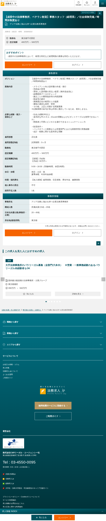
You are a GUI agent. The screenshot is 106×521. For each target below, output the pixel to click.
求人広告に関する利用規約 (13, 507)
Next (103, 279)
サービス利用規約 (9, 500)
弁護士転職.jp (11, 474)
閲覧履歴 (78, 5)
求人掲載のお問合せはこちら (13, 503)
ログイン (95, 5)
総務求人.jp (10, 483)
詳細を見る (76, 294)
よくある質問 (8, 374)
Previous (3, 279)
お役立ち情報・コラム (11, 364)
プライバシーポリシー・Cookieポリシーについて (21, 497)
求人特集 (6, 368)
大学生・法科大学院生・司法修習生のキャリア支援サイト (27, 488)
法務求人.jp (10, 479)
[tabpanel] (53, 277)
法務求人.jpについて (10, 371)
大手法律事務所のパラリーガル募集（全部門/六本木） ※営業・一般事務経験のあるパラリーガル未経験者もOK (53, 267)
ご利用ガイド (8, 378)
